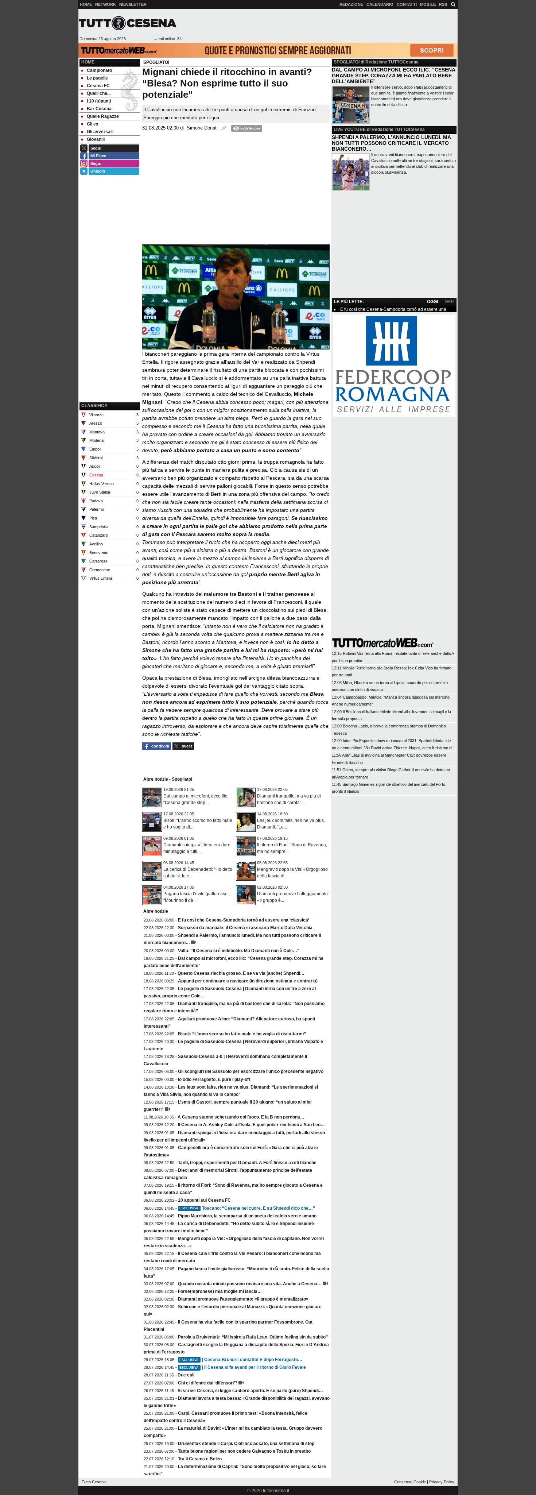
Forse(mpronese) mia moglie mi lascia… (220, 1291)
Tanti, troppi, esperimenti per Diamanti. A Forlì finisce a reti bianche (247, 1162)
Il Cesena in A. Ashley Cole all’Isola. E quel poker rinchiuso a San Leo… (251, 1124)
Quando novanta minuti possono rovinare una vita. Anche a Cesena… (250, 1283)
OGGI (432, 301)
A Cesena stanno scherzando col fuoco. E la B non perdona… (241, 1117)
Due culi (186, 1375)
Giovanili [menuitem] (96, 139)
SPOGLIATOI (347, 62)
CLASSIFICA (94, 405)
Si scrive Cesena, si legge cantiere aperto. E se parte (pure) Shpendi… (250, 1390)
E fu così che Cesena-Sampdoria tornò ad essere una (393, 309)
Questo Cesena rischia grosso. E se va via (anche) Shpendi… (241, 973)
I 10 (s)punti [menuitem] (99, 101)
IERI (449, 301)
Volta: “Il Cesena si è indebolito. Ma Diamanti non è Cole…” (238, 950)
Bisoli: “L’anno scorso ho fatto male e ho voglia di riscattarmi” (242, 1033)
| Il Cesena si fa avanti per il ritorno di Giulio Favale (242, 1367)
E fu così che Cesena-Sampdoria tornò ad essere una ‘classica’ (243, 920)
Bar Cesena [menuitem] (99, 108)
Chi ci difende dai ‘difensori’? (207, 1383)
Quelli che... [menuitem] (98, 93)
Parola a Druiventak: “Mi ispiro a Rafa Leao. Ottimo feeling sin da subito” (253, 1337)
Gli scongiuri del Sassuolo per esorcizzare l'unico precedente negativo (250, 1071)
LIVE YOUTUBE (350, 129)
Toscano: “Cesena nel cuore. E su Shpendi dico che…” (247, 1208)
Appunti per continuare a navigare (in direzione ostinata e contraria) (248, 981)
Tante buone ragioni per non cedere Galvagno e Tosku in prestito (244, 1451)
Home (87, 62)
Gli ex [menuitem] (92, 124)
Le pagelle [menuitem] (97, 78)
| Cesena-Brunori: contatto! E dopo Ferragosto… (240, 1359)
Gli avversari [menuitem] (100, 131)
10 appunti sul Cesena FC (204, 1200)
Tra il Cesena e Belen (200, 1458)
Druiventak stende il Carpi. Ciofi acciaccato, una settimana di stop (246, 1443)
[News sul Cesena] (127, 22)
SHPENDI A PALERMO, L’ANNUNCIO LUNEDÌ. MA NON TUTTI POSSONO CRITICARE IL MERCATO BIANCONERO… (391, 143)
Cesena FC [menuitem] (98, 85)
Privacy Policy (441, 1482)
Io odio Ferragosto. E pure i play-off (214, 1079)
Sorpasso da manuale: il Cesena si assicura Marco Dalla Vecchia (245, 927)
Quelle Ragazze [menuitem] (103, 116)
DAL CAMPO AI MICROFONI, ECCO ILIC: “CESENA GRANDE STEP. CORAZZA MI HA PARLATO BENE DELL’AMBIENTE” (393, 75)
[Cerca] (453, 4)
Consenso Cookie (410, 1482)
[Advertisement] (319, 25)
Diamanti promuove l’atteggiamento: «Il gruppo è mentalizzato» (243, 1299)
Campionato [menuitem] (99, 70)
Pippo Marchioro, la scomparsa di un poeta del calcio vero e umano (247, 1215)
